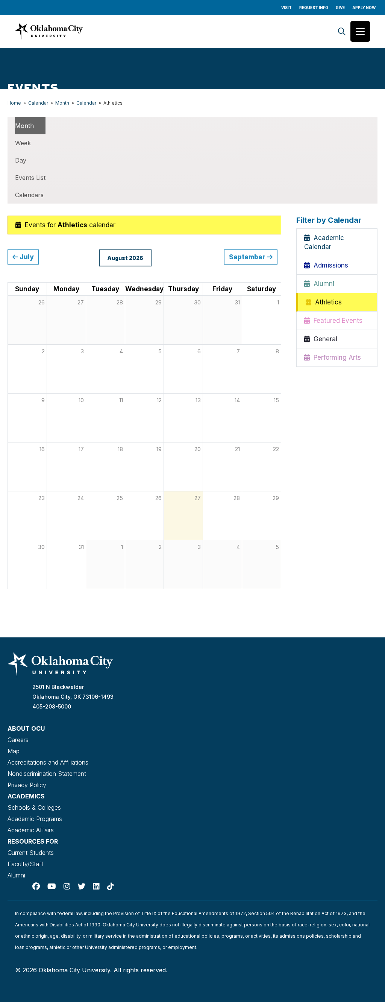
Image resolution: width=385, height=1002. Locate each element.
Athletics (326, 302)
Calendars (29, 195)
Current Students (31, 852)
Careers (18, 740)
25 (120, 498)
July (26, 257)
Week (23, 143)
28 (236, 498)
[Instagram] (67, 886)
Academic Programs (35, 819)
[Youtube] (51, 886)
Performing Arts (335, 357)
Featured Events (336, 320)
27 (197, 498)
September (248, 257)
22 (276, 449)
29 (276, 498)
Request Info (313, 7)
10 (81, 400)
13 (198, 400)
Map (14, 751)
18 (120, 449)
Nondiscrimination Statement (47, 773)
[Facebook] (36, 886)
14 (237, 400)
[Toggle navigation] (360, 31)
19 (159, 449)
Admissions (329, 265)
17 (81, 449)
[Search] (341, 31)
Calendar (38, 103)
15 (276, 400)
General (323, 339)
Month (62, 103)
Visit (286, 7)
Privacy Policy (27, 785)
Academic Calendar (324, 242)
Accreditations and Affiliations (48, 762)
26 (158, 498)
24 (80, 498)
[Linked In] (96, 886)
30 (41, 546)
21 (237, 449)
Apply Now (364, 7)
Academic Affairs (31, 830)
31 (81, 546)
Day (20, 160)
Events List (30, 177)
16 (42, 449)
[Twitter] (81, 886)
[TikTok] (110, 886)
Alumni (322, 283)
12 (159, 400)
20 (197, 449)
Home (14, 103)
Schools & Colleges (34, 807)
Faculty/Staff (26, 864)
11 (121, 400)
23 (41, 498)
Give (340, 7)
